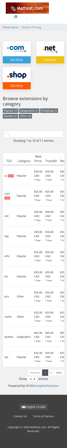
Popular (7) (10, 110)
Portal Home (10, 27)
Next (59, 372)
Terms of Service (43, 416)
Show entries (33, 379)
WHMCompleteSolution (42, 386)
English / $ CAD (35, 407)
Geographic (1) (29, 110)
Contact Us (20, 416)
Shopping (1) (49, 110)
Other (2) (25, 116)
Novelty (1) (10, 116)
